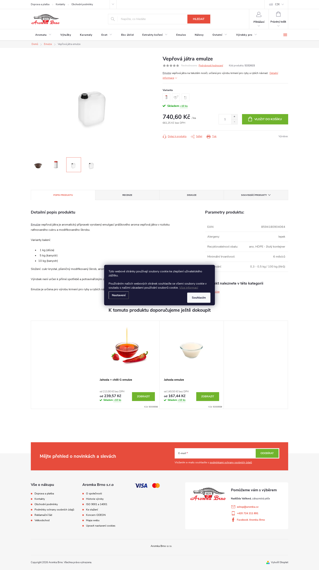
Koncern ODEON (96, 515)
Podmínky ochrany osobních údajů (54, 509)
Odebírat (267, 453)
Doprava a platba (40, 4)
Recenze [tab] (127, 195)
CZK (277, 4)
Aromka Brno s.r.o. (161, 546)
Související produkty (254, 195)
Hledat (199, 19)
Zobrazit (143, 396)
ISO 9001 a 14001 (96, 504)
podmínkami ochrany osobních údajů (231, 462)
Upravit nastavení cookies (100, 525)
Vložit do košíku (268, 119)
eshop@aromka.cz (247, 507)
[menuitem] (43, 35)
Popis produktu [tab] (63, 195)
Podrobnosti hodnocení (211, 65)
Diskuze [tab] (191, 195)
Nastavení (119, 295)
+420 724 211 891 (247, 513)
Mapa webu (93, 520)
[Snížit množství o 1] (234, 121)
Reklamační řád (43, 515)
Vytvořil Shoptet (279, 562)
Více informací (188, 287)
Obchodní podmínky (82, 4)
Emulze (167, 73)
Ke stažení (92, 509)
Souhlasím (199, 297)
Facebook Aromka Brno (251, 520)
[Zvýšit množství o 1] (234, 116)
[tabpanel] (127, 365)
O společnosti (94, 493)
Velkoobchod (42, 520)
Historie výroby (95, 499)
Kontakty (60, 4)
